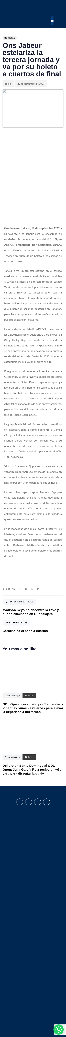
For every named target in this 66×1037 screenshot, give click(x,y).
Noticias (9, 38)
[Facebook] (20, 589)
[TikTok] (46, 802)
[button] (58, 1029)
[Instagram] (28, 802)
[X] (26, 589)
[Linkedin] (38, 589)
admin (8, 83)
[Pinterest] (32, 589)
